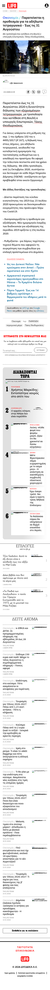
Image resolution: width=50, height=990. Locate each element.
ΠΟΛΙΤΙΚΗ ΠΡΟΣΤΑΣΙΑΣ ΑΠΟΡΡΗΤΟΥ (31, 355)
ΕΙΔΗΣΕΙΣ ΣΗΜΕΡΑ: (16, 259)
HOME (5, 11)
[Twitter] (47, 70)
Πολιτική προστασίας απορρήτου (31, 973)
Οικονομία (22, 11)
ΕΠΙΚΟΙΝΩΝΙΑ (25, 950)
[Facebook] (42, 70)
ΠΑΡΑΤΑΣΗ (33, 321)
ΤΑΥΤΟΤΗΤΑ (25, 947)
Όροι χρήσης (10, 973)
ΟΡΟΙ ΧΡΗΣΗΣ (10, 355)
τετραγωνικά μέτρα (14, 325)
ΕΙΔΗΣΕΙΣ (13, 11)
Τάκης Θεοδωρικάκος (34, 325)
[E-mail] (39, 92)
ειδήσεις (40, 311)
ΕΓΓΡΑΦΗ (40, 350)
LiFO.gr (25, 308)
